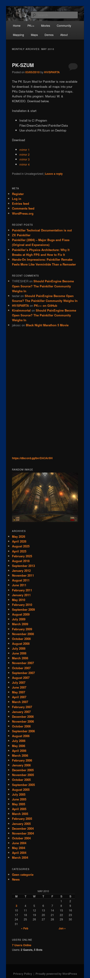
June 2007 (19, 687)
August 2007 (21, 677)
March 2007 (20, 702)
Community (64, 25)
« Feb (24, 928)
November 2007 (23, 663)
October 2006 (21, 726)
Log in (16, 198)
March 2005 (20, 814)
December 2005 (23, 770)
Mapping (18, 35)
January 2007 (21, 711)
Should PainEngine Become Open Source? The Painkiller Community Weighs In (43, 286)
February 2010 (22, 604)
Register (18, 194)
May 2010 (18, 600)
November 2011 (23, 575)
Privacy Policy (22, 974)
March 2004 (20, 857)
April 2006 (19, 750)
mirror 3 (24, 159)
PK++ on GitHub (45, 305)
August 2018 (21, 561)
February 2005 (22, 818)
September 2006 (23, 731)
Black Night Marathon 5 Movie (47, 325)
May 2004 (18, 848)
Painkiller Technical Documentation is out (42, 230)
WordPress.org (22, 213)
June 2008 (19, 653)
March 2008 (20, 658)
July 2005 (18, 794)
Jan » (62, 928)
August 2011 (21, 580)
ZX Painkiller (21, 235)
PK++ (30, 25)
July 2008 (18, 648)
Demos (49, 35)
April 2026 (19, 541)
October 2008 (21, 638)
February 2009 (22, 629)
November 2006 (23, 721)
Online (21, 945)
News (16, 879)
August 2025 (21, 546)
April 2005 (19, 809)
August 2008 (21, 643)
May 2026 (18, 536)
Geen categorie (22, 874)
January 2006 (21, 765)
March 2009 (20, 624)
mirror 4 (24, 164)
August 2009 (21, 614)
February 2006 (22, 760)
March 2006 (20, 755)
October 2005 (21, 779)
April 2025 (19, 551)
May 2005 (18, 804)
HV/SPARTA (52, 72)
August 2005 (21, 789)
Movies (45, 25)
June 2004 (19, 843)
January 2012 (21, 570)
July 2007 (18, 682)
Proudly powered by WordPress (56, 974)
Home (17, 25)
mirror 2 (24, 154)
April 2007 (19, 697)
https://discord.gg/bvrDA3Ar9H (32, 458)
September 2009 (23, 609)
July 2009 (18, 619)
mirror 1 (24, 149)
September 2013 (23, 565)
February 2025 (22, 556)
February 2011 (22, 590)
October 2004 (21, 838)
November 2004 (23, 833)
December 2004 (23, 828)
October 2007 (21, 668)
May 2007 (18, 692)
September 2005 (23, 784)
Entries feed (20, 203)
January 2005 (21, 823)
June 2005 (19, 799)
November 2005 (23, 775)
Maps (34, 35)
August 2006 (21, 736)
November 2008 (23, 634)
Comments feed (23, 208)
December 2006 (23, 716)
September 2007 (23, 673)
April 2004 (19, 852)
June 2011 (19, 585)
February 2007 (22, 707)
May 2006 (18, 746)
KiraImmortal (21, 310)
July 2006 (18, 741)
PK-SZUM (23, 64)
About (64, 35)
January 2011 (21, 595)
